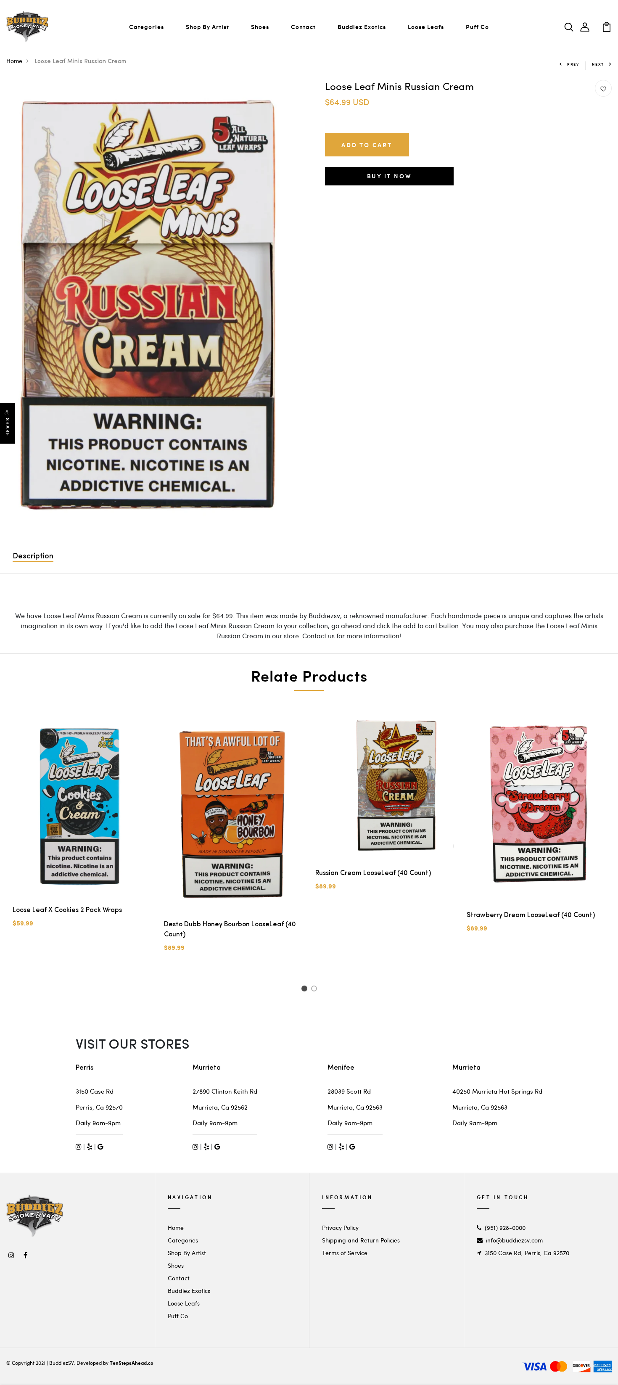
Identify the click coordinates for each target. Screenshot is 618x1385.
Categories (146, 26)
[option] (150, 303)
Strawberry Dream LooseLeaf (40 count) (531, 915)
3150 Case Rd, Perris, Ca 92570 (527, 1253)
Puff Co (477, 26)
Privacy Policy (340, 1228)
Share (7, 427)
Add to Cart (366, 144)
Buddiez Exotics (362, 26)
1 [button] (305, 989)
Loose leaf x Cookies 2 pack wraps (67, 910)
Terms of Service (344, 1253)
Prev (573, 64)
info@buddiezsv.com (514, 1240)
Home (14, 61)
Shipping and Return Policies (361, 1240)
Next (598, 64)
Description (33, 556)
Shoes (260, 26)
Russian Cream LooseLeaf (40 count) (373, 873)
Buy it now (389, 176)
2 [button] (315, 989)
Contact (303, 26)
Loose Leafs (426, 26)
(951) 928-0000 (505, 1228)
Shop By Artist (207, 26)
